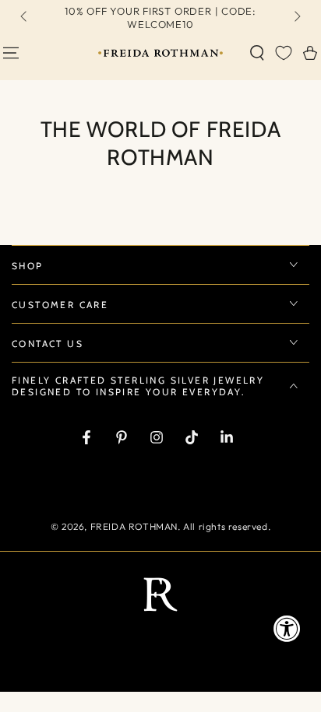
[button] (257, 53)
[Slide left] (25, 18)
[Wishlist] (283, 53)
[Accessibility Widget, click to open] (287, 628)
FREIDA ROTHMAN (134, 526)
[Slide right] (296, 18)
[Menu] (11, 53)
